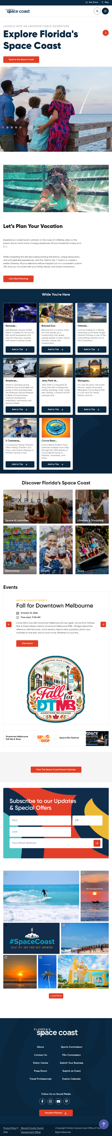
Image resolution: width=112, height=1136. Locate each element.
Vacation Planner (53, 1113)
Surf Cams (93, 2)
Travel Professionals (40, 1079)
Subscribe (97, 831)
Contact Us (40, 1055)
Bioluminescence (17, 48)
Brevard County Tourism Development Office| (32, 1130)
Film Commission (71, 1055)
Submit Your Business (71, 1063)
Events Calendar (71, 1079)
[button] (3, 116)
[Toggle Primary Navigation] (105, 11)
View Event (27, 632)
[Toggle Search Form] (97, 11)
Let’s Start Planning (18, 267)
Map (106, 2)
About (40, 1047)
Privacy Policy (10, 1128)
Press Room (40, 1071)
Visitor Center (40, 1063)
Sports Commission (71, 1047)
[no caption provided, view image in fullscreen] (31, 926)
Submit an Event (71, 1071)
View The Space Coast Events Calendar (56, 758)
